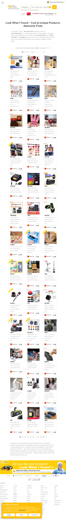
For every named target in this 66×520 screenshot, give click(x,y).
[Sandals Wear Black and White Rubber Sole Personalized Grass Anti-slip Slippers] (51, 208)
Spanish (42, 510)
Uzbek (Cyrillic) (57, 500)
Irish (28, 489)
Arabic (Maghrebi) (4, 498)
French (15, 502)
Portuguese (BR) (44, 492)
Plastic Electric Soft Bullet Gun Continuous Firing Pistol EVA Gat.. (50, 131)
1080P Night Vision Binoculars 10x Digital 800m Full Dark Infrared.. (15, 190)
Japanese (29, 494)
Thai (55, 492)
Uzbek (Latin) (57, 502)
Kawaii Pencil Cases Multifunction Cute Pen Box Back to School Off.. (15, 277)
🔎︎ (43, 52)
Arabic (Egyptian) (4, 489)
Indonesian (29, 487)
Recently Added (29, 48)
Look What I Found (18, 475)
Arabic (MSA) (3, 496)
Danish (15, 489)
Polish (42, 489)
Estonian (15, 496)
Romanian (43, 496)
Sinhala (42, 504)
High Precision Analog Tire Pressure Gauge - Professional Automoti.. (15, 365)
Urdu (55, 498)
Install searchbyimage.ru (57, 2)
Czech (15, 487)
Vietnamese (56, 504)
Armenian (2, 500)
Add (49, 48)
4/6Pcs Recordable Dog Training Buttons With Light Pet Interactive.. (32, 307)
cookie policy (22, 510)
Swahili (42, 513)
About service (29, 475)
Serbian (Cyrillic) (44, 500)
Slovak (42, 506)
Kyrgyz (28, 500)
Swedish (56, 485)
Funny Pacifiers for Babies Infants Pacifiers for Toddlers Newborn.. (32, 160)
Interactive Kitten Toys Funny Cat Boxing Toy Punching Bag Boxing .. (32, 73)
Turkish (55, 494)
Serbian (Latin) (44, 502)
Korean (28, 498)
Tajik (55, 487)
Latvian (28, 502)
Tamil (55, 489)
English (15, 494)
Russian (42, 498)
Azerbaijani (2, 502)
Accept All (34, 514)
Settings (9, 514)
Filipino (15, 498)
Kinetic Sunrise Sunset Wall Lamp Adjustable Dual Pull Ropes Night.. (15, 131)
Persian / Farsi (44, 487)
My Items (42, 48)
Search (8, 475)
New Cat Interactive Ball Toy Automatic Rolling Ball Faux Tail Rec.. (15, 248)
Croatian (15, 485)
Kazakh (29, 496)
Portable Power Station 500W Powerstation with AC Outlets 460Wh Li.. (33, 219)
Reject (21, 514)
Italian (28, 492)
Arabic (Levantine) (4, 494)
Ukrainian (56, 496)
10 (32, 52)
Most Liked (19, 48)
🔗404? (28, 55)
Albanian (2, 485)
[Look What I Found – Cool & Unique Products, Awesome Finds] (33, 467)
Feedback (37, 475)
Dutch (15, 492)
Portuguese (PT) (44, 494)
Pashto (42, 485)
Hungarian (29, 485)
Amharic (2, 487)
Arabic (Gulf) (3, 492)
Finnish (15, 500)
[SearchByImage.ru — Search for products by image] (12, 6)
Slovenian (43, 508)
